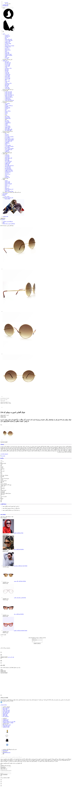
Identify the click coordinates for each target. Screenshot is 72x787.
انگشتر (6, 104)
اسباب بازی (7, 190)
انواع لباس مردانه (6, 707)
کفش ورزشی (7, 64)
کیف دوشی (7, 73)
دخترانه (6, 180)
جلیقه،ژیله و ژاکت (8, 54)
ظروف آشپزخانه (8, 168)
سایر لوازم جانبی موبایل (9, 100)
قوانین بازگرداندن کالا (7, 724)
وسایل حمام (7, 160)
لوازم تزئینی (7, 155)
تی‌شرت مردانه (8, 49)
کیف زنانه (7, 69)
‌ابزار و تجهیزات (8, 171)
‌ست (6, 114)
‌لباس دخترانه (7, 181)
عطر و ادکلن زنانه (8, 130)
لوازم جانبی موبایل (8, 95)
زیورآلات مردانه (8, 110)
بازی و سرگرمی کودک (9, 189)
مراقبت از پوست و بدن (9, 136)
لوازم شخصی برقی (8, 140)
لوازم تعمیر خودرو (8, 92)
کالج (6, 79)
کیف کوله (7, 70)
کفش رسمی (7, 65)
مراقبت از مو (7, 137)
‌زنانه (6, 133)
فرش (6, 175)
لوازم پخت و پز (7, 162)
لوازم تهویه (7, 164)
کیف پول (6, 71)
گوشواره (6, 106)
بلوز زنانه (6, 37)
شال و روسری (7, 41)
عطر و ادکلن (7, 128)
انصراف (35, 643)
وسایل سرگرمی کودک (9, 191)
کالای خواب (7, 159)
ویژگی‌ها (2, 458)
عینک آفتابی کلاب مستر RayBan (20, 581)
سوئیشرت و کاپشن (8, 55)
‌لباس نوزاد (7, 187)
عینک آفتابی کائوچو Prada (18, 532)
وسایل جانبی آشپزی (8, 169)
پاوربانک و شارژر (8, 99)
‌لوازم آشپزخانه (7, 166)
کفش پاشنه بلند (8, 62)
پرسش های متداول (6, 725)
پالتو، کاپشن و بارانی (8, 40)
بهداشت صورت (8, 145)
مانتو (6, 38)
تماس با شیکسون (6, 726)
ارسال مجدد (5, 774)
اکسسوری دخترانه (8, 183)
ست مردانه (7, 57)
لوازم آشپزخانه (5, 713)
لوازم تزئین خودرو (8, 93)
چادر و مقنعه (7, 42)
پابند (5, 109)
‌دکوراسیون (7, 154)
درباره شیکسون (6, 719)
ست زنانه (6, 44)
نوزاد (6, 186)
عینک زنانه (7, 120)
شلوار (6, 56)
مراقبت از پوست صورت (9, 138)
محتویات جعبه (3, 514)
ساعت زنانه (7, 116)
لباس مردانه (7, 48)
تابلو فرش (7, 176)
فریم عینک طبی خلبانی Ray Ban (20, 597)
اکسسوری (7, 141)
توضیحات (2, 444)
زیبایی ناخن (7, 135)
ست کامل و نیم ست (9, 105)
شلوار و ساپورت (8, 43)
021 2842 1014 (5, 750)
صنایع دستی (7, 156)
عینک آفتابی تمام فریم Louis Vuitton (20, 565)
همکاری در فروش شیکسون (8, 722)
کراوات (6, 123)
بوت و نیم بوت (7, 63)
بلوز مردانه (7, 52)
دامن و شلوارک (8, 46)
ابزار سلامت (7, 151)
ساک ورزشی (7, 75)
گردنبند (6, 108)
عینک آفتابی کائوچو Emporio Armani (20, 630)
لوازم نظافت (7, 163)
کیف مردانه (7, 84)
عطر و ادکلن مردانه (8, 129)
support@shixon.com (6, 752)
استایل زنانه (7, 196)
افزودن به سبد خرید (4, 672)
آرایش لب (7, 134)
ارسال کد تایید (3, 767)
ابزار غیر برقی (7, 174)
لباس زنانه (7, 34)
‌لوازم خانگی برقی (8, 161)
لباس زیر (6, 47)
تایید (1, 774)
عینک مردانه (7, 121)
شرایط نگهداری (3, 503)
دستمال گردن (7, 125)
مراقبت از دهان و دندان (9, 139)
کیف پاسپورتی (7, 74)
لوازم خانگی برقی (6, 712)
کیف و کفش (5, 714)
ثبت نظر (39, 643)
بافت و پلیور (7, 53)
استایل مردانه (7, 198)
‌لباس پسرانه (7, 185)
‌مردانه (6, 144)
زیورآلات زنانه (7, 103)
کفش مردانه (7, 76)
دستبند (6, 111)
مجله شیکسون (5, 720)
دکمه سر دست (8, 126)
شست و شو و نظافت (9, 170)
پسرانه (6, 184)
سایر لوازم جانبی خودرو (9, 94)
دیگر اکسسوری (8, 122)
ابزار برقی (7, 172)
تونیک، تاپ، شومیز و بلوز (9, 45)
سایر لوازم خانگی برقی (9, 165)
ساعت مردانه (7, 117)
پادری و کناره (7, 177)
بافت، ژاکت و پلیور (8, 39)
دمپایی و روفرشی (8, 68)
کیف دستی (7, 72)
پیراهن (6, 50)
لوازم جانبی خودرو (8, 91)
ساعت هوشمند (8, 118)
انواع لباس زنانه (5, 716)
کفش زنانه (7, 61)
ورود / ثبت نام (7, 3)
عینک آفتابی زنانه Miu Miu (19, 549)
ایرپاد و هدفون (7, 98)
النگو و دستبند (7, 107)
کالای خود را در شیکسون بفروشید (9, 721)
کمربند (6, 124)
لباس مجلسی (7, 35)
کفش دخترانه (7, 182)
